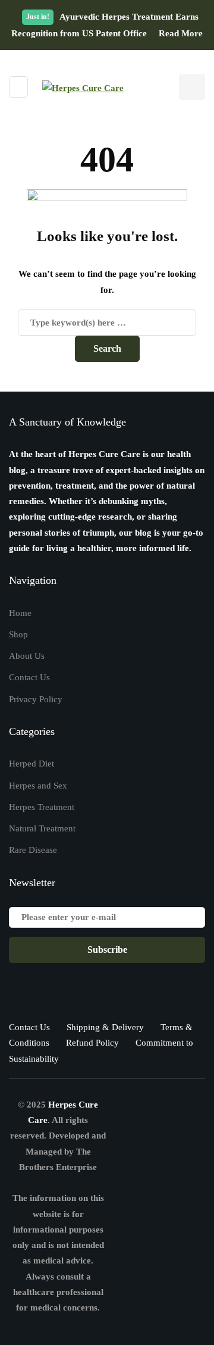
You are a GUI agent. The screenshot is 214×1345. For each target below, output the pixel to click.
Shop (18, 634)
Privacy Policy (35, 699)
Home (20, 613)
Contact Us (29, 677)
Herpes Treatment (41, 807)
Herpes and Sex (38, 785)
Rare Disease (33, 850)
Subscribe (107, 949)
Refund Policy (92, 1042)
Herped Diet (31, 763)
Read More (181, 33)
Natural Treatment (42, 828)
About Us (27, 656)
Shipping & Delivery (105, 1027)
